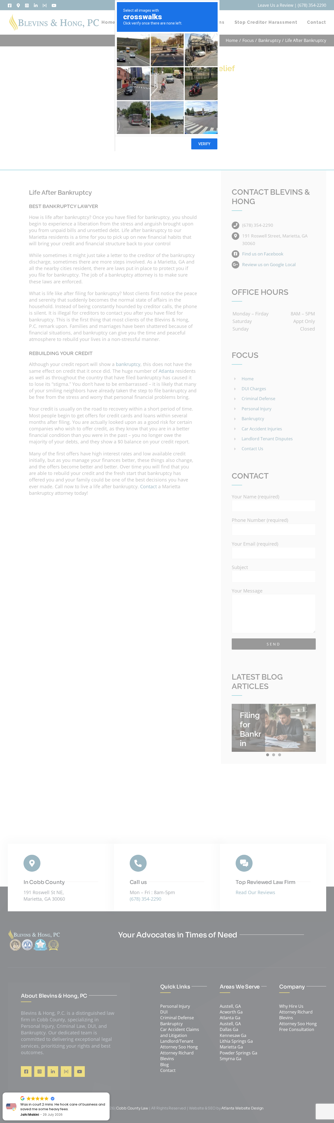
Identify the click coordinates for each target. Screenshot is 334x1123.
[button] (109, 1093)
